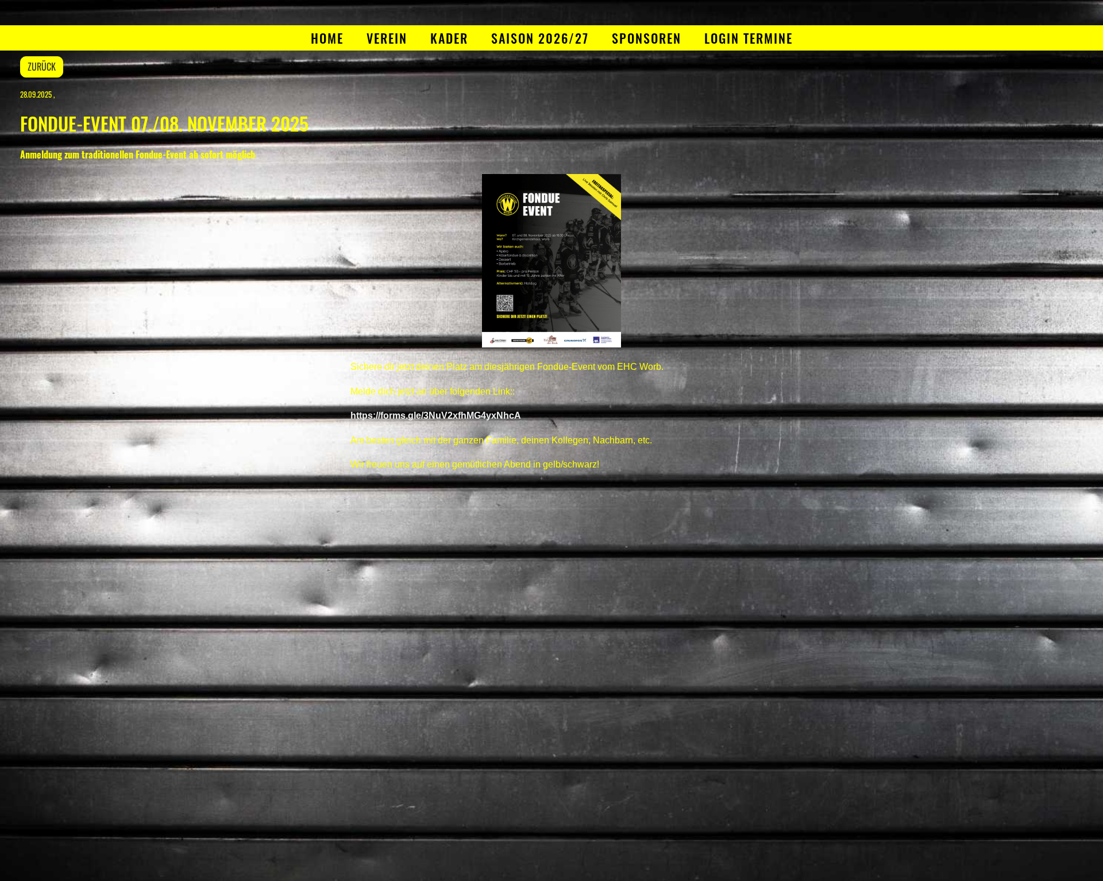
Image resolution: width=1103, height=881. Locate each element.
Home (327, 38)
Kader (449, 38)
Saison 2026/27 (540, 38)
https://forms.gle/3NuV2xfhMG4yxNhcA (435, 415)
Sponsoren (646, 38)
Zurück (42, 67)
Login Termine (748, 38)
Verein (387, 38)
